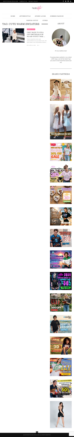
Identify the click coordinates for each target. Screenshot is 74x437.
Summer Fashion (56, 16)
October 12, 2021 (32, 45)
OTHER (45, 20)
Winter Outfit (32, 20)
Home (13, 16)
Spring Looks (40, 16)
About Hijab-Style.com (10, 1)
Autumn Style (25, 16)
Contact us (23, 1)
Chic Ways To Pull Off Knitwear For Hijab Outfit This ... (36, 34)
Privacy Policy (33, 1)
